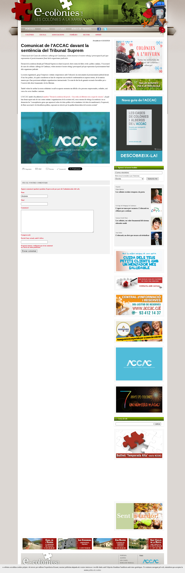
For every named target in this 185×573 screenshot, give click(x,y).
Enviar (51, 169)
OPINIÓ (98, 35)
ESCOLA (43, 35)
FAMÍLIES (73, 35)
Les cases (60, 29)
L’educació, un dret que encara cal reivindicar (132, 235)
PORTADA (123, 555)
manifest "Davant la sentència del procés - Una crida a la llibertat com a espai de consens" (73, 97)
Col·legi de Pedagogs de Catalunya (126, 205)
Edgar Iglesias (120, 189)
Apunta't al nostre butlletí (127, 168)
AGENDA (123, 558)
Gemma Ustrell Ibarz (122, 218)
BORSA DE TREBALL (127, 563)
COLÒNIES (29, 35)
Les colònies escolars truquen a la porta (130, 192)
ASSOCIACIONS (58, 35)
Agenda (45, 29)
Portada (30, 29)
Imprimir (28, 169)
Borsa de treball (82, 29)
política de (95, 570)
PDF (40, 169)
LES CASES (124, 560)
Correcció (62, 169)
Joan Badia (119, 232)
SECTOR (86, 35)
